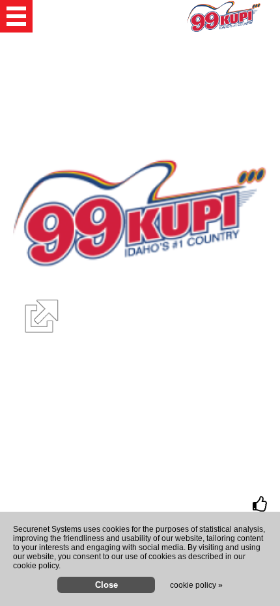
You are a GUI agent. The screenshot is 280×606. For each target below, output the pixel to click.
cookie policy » (196, 585)
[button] (16, 16)
